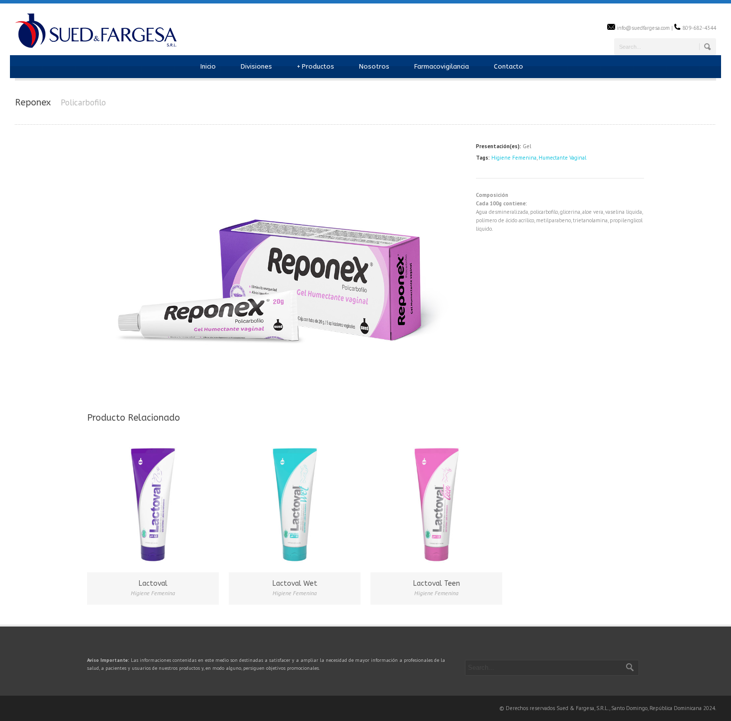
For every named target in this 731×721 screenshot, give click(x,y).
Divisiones (256, 66)
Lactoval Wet (295, 583)
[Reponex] (276, 392)
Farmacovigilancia (441, 66)
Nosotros (374, 66)
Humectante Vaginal (562, 157)
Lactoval (153, 583)
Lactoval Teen (436, 583)
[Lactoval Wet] (295, 505)
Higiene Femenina (514, 157)
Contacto (508, 66)
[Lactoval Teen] (436, 505)
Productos (315, 66)
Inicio (208, 66)
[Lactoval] (153, 505)
